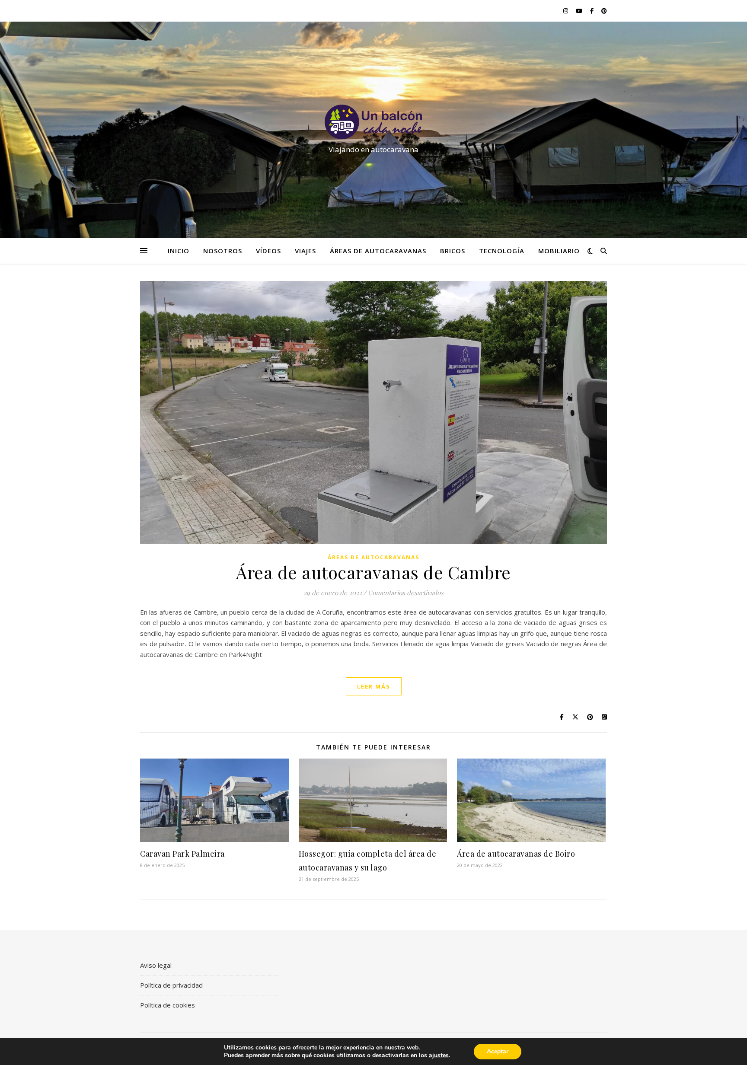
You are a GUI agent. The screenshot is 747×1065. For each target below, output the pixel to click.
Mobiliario (559, 250)
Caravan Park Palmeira (182, 853)
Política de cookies (167, 1005)
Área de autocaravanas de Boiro (516, 853)
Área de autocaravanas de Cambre (373, 572)
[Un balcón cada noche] (373, 122)
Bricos (452, 250)
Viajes (305, 250)
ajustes (439, 1055)
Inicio (178, 250)
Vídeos (268, 250)
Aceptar (497, 1051)
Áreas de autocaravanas (378, 250)
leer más (373, 686)
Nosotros (222, 250)
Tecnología (501, 250)
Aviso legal (156, 965)
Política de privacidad (171, 985)
